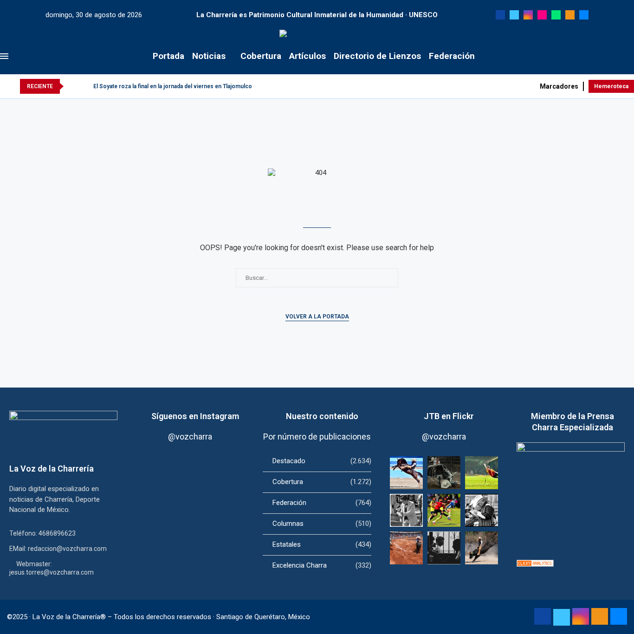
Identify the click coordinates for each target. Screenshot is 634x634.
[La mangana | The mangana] (406, 548)
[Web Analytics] (535, 564)
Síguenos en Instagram (195, 416)
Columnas (321, 523)
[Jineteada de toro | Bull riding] (481, 548)
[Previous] (72, 86)
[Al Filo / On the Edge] (444, 473)
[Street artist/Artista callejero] (406, 510)
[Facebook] (500, 14)
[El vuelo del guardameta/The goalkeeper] (481, 473)
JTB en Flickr (449, 416)
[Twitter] (514, 14)
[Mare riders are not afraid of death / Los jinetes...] (406, 473)
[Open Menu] (4, 56)
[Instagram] (528, 14)
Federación (452, 56)
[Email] (584, 14)
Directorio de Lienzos (377, 56)
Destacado (321, 461)
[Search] (629, 56)
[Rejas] (444, 548)
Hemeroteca (611, 86)
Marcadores (559, 86)
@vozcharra (190, 436)
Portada (168, 56)
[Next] (84, 86)
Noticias (209, 56)
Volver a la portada (317, 316)
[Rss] (570, 14)
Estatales (321, 544)
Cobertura (260, 56)
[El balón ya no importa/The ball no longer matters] (444, 510)
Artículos (307, 56)
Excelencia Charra (321, 565)
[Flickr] (542, 14)
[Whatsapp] (556, 14)
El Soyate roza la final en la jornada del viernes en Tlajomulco (172, 86)
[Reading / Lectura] (481, 510)
